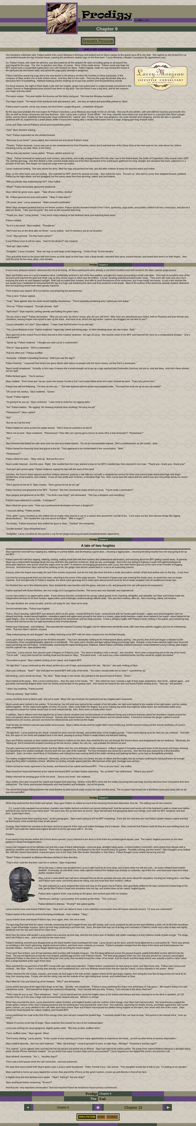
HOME (101, 1117)
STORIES (112, 1117)
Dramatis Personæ (98, 41)
